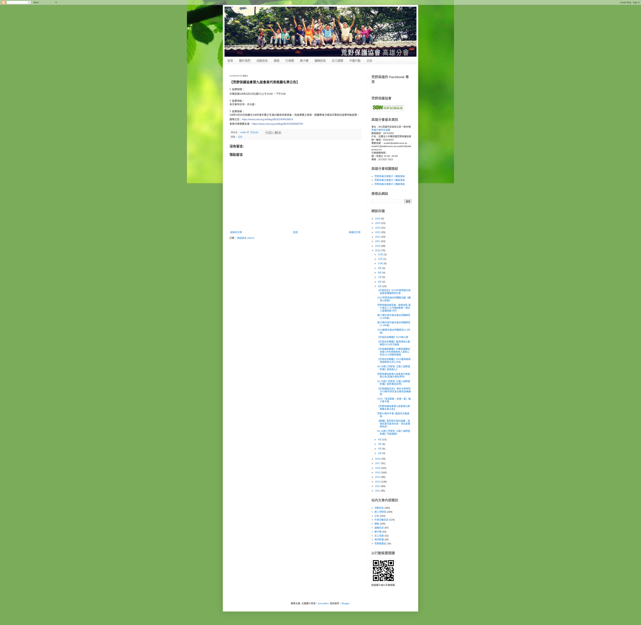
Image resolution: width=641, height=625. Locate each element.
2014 (378, 477)
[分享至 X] (273, 132)
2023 (378, 232)
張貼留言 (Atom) (245, 238)
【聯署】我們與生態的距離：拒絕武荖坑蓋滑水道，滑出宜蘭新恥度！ (393, 423)
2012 (378, 486)
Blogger (346, 603)
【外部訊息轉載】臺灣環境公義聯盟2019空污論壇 (393, 343)
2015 (378, 472)
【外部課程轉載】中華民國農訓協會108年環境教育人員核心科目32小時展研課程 (393, 352)
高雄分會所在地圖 (380, 130)
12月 (381, 254)
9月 (380, 268)
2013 (378, 481)
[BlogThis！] (270, 132)
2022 (378, 236)
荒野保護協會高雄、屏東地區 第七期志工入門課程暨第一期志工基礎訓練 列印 (394, 308)
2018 (378, 458)
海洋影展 (379, 539)
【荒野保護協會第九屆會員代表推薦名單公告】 (393, 407)
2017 (378, 463)
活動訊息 (262, 60)
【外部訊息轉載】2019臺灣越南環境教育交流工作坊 (394, 360)
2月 (380, 448)
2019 (378, 250)
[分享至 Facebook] (276, 132)
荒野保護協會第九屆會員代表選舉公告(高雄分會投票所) (393, 375)
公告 (369, 60)
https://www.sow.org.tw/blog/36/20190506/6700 (277, 123)
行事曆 (289, 60)
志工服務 (337, 60)
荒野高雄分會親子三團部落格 (389, 184)
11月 (380, 259)
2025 (378, 223)
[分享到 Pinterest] (279, 132)
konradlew (323, 603)
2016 (378, 468)
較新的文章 (236, 232)
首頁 (230, 60)
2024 (378, 227)
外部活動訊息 (381, 519)
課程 (276, 60)
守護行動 (355, 60)
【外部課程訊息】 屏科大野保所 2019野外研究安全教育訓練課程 (394, 391)
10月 (381, 263)
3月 (380, 444)
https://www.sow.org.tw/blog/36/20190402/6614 (267, 119)
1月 (380, 453)
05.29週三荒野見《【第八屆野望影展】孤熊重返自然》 (393, 382)
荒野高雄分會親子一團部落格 (389, 176)
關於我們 (244, 60)
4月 (380, 439)
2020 (378, 246)
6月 (380, 281)
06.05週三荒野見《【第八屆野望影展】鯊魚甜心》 (393, 368)
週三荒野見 (380, 511)
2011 (378, 490)
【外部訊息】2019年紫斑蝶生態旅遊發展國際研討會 (394, 291)
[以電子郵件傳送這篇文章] (267, 132)
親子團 (304, 60)
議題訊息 (320, 60)
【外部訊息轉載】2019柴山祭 (392, 337)
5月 (380, 286)
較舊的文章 (355, 232)
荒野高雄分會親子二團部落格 (389, 180)
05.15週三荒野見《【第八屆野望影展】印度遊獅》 (393, 432)
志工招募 (379, 535)
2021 (378, 241)
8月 (380, 272)
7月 (380, 277)
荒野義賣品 (380, 543)
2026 (378, 218)
